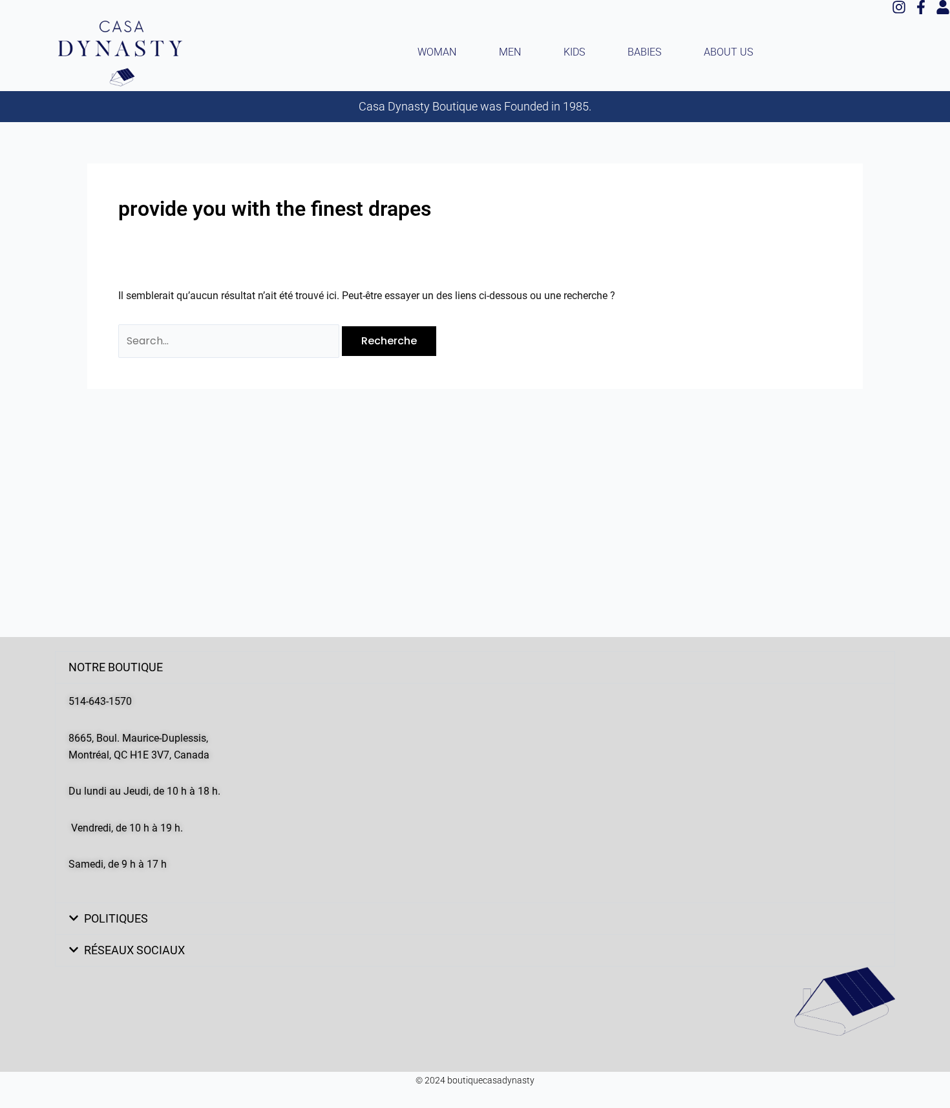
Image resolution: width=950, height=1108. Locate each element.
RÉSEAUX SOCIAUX (134, 950)
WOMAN (436, 52)
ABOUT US (728, 52)
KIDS (574, 52)
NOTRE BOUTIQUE (116, 667)
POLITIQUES (116, 918)
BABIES (644, 52)
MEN (510, 52)
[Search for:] (230, 341)
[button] (475, 667)
